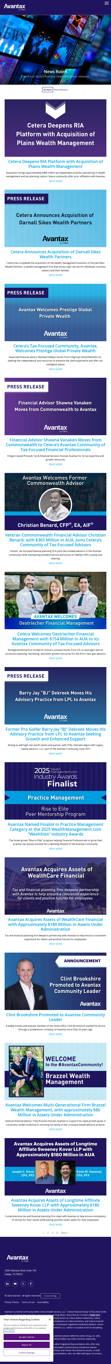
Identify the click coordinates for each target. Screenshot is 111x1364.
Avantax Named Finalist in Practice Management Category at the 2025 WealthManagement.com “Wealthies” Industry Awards (55, 829)
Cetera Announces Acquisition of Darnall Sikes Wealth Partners (56, 254)
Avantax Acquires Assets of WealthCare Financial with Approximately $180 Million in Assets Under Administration (55, 924)
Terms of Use (28, 1302)
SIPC (98, 1315)
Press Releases (61, 89)
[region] (26, 1338)
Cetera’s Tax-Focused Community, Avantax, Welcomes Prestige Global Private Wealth (55, 348)
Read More (55, 181)
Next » (64, 1232)
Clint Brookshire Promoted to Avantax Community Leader (55, 1017)
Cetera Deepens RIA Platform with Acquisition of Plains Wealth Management (55, 164)
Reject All (27, 1345)
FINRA (92, 1315)
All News (48, 89)
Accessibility (43, 1302)
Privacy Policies (12, 1302)
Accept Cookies (26, 1337)
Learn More (9, 1330)
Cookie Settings (50, 1296)
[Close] (50, 1319)
